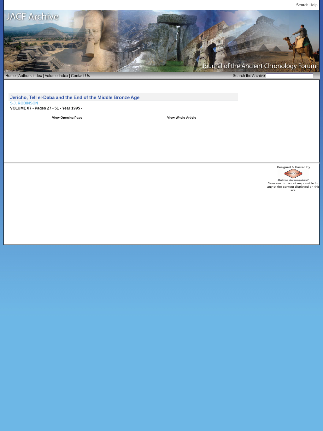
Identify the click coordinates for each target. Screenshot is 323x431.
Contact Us (80, 76)
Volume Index (56, 76)
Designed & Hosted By (293, 167)
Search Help (307, 5)
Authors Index (30, 76)
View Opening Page (67, 117)
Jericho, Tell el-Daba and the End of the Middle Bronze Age (74, 97)
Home (10, 76)
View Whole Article (181, 117)
